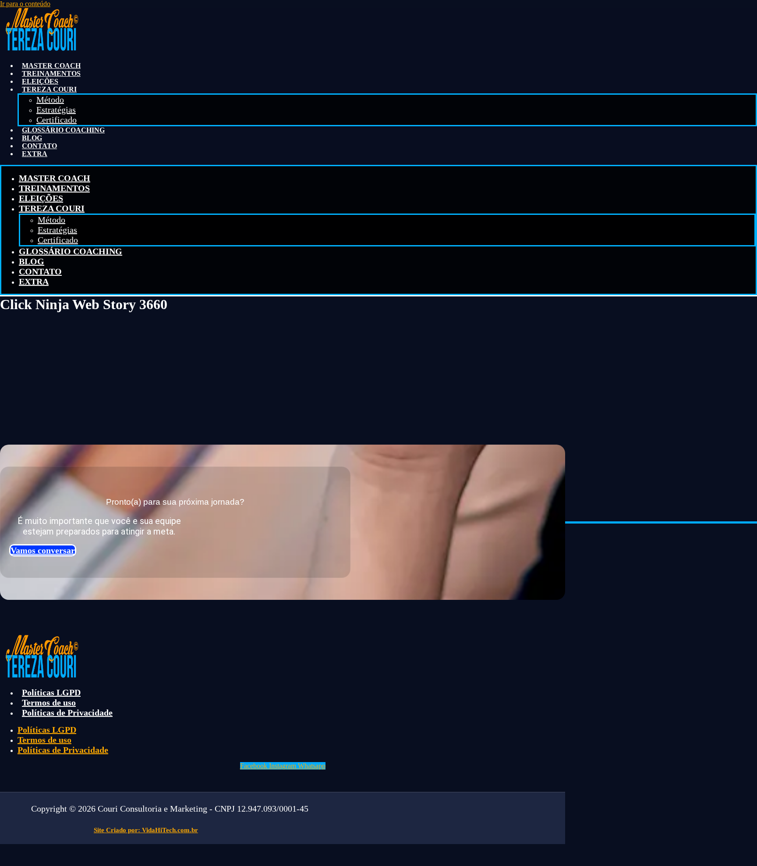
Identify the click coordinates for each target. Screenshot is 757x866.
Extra (34, 153)
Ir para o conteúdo (25, 3)
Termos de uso (49, 702)
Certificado (56, 120)
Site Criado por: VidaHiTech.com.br (146, 830)
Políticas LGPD (51, 692)
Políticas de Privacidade (67, 712)
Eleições (40, 81)
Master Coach (51, 65)
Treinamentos (51, 73)
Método (50, 99)
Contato (39, 146)
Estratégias (56, 109)
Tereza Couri (49, 89)
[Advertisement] (378, 377)
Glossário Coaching (63, 130)
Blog (32, 138)
